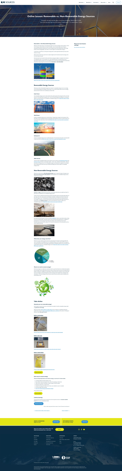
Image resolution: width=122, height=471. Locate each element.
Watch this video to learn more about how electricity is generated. (47, 80)
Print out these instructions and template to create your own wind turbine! (48, 332)
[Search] (113, 2)
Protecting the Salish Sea (50, 437)
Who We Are (81, 2)
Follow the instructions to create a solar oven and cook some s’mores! (47, 349)
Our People (35, 441)
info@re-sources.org (77, 447)
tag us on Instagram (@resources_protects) (51, 310)
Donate (118, 2)
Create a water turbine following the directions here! (44, 369)
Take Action (61, 437)
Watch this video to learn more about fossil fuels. (52, 201)
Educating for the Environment (51, 441)
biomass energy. (37, 161)
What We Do (88, 2)
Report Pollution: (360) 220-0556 (64, 439)
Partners (35, 444)
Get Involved (95, 2)
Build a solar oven (38, 335)
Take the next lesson (38, 403)
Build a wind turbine (38, 315)
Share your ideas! (38, 393)
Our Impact (35, 439)
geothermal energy (63, 160)
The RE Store (48, 444)
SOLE (48, 462)
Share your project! (38, 372)
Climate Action (48, 439)
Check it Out (85, 421)
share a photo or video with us (46, 309)
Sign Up (59, 429)
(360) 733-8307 (76, 448)
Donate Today (56, 421)
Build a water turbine (39, 352)
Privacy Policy (42, 462)
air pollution (53, 218)
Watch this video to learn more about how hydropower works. (54, 139)
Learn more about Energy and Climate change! (44, 388)
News (109, 2)
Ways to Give (103, 2)
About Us (35, 437)
